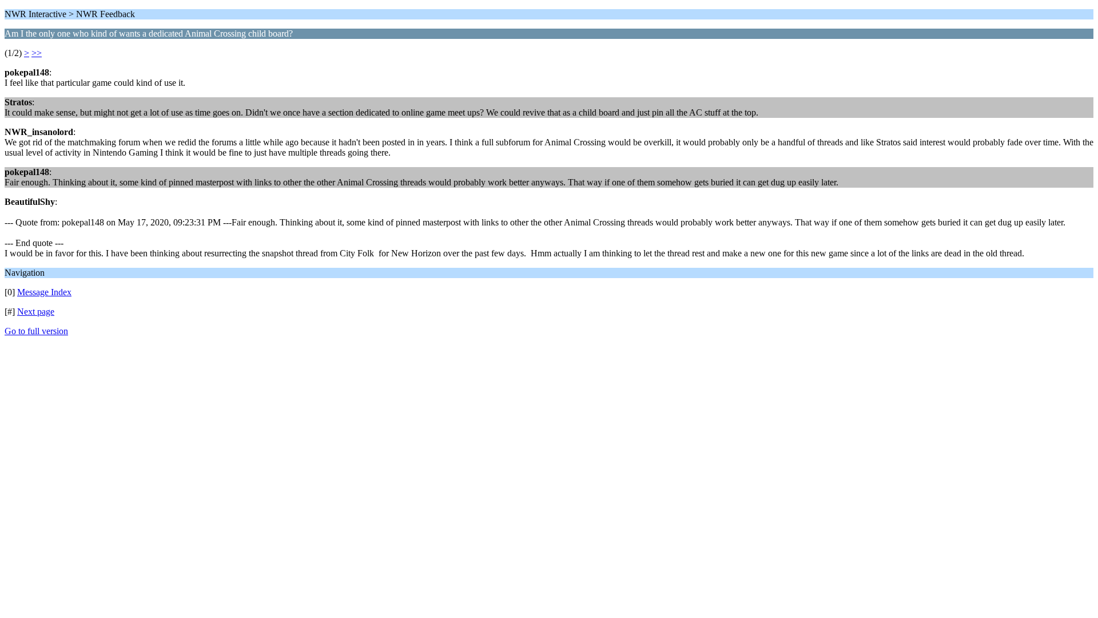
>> (36, 53)
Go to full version (36, 331)
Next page (35, 311)
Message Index (44, 292)
